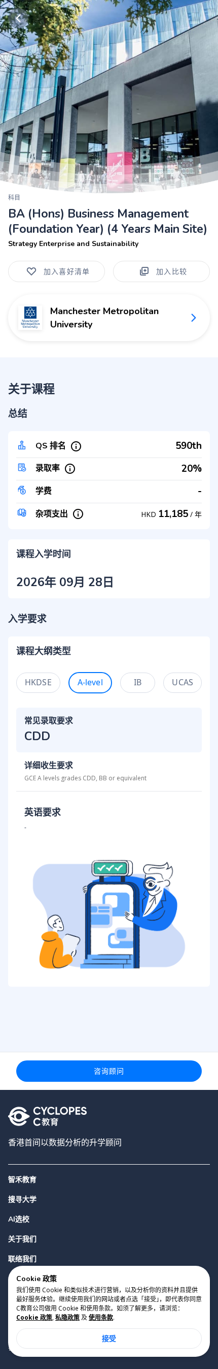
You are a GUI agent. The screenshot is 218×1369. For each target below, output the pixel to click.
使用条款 (101, 1317)
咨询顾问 (109, 1071)
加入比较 (171, 271)
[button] (109, 1199)
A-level (90, 682)
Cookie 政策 (34, 1317)
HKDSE (38, 682)
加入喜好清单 (67, 271)
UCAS (182, 682)
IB (137, 682)
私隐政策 (67, 1317)
